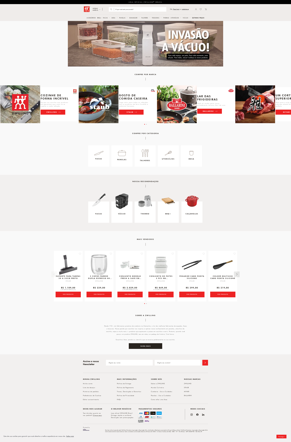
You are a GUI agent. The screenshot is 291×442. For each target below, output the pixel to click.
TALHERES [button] (144, 18)
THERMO (166, 18)
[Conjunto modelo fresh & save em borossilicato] (130, 265)
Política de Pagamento (125, 387)
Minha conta (88, 383)
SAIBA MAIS (145, 346)
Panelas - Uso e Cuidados (161, 395)
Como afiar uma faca (159, 399)
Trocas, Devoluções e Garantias (129, 391)
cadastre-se (185, 9)
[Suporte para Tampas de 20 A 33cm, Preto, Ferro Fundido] (68, 265)
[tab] (145, 124)
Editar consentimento (91, 399)
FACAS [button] (105, 18)
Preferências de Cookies (92, 395)
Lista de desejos (89, 387)
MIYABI (186, 391)
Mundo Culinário (157, 387)
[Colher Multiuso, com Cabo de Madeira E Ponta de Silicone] (223, 265)
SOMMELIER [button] (133, 18)
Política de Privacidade (125, 395)
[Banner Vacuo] (145, 43)
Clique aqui (97, 415)
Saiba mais (70, 436)
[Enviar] (205, 363)
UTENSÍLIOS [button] (175, 18)
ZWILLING (51, 112)
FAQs (119, 399)
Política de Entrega (124, 383)
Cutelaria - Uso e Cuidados (161, 391)
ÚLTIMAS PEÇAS (198, 18)
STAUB (130, 112)
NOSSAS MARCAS (95, 9)
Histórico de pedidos (91, 391)
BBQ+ (99, 18)
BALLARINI (208, 111)
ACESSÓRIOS (91, 18)
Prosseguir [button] (281, 436)
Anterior (54, 274)
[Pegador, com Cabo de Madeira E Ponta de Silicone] (192, 265)
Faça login (176, 9)
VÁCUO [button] (185, 18)
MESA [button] (113, 18)
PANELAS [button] (122, 18)
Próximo (237, 274)
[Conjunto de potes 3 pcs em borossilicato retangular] (161, 265)
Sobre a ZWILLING (158, 383)
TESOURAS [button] (155, 18)
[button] (80, 254)
